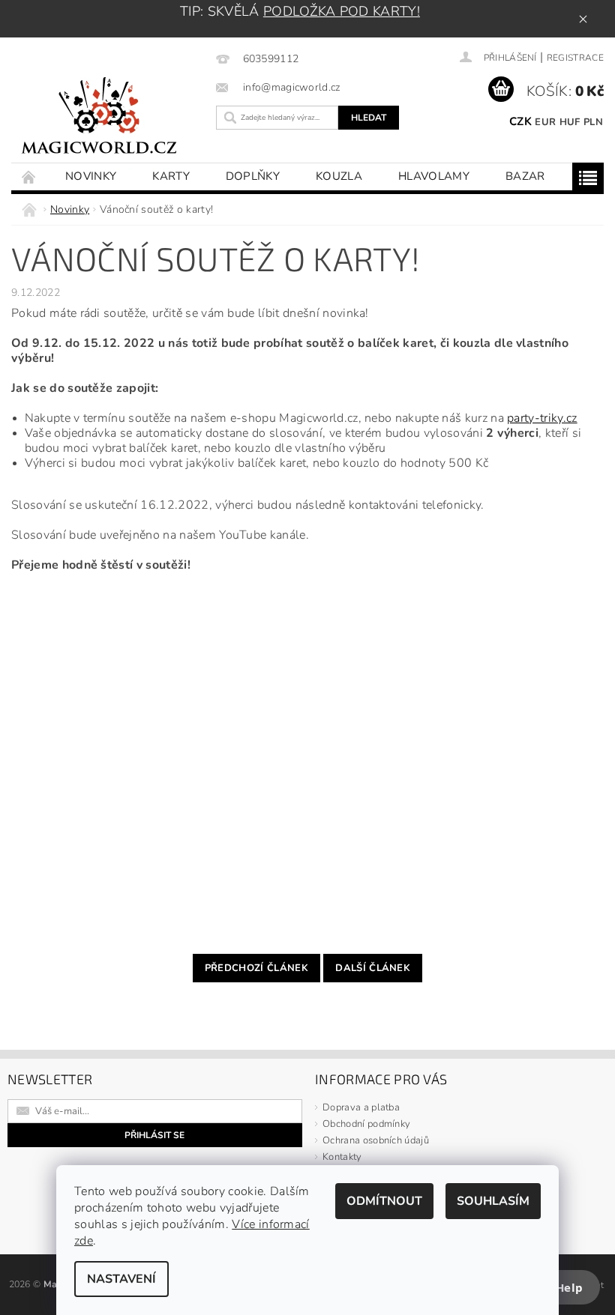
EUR (545, 122)
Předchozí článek (256, 968)
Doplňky (253, 176)
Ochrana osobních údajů (375, 1140)
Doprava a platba (361, 1107)
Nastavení (121, 1279)
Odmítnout (384, 1201)
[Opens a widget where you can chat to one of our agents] (559, 1289)
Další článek (372, 968)
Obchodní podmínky (366, 1124)
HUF (570, 122)
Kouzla (339, 176)
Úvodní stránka (29, 176)
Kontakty (342, 1157)
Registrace (575, 58)
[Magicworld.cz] (110, 118)
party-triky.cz (542, 418)
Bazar (525, 176)
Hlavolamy (434, 176)
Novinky (90, 176)
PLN (593, 122)
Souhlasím (493, 1201)
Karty (171, 176)
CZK (520, 121)
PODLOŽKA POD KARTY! (341, 11)
